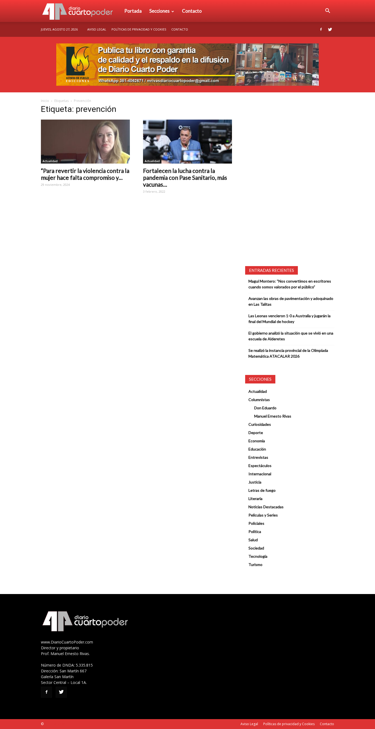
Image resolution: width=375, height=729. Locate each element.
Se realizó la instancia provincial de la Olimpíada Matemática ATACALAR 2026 (288, 353)
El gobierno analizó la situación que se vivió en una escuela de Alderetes (290, 336)
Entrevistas (258, 457)
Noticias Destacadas (266, 506)
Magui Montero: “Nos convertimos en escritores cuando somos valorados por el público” (289, 284)
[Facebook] (321, 29)
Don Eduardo (265, 407)
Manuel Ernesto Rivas (272, 416)
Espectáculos (260, 465)
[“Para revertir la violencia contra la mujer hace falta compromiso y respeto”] (85, 142)
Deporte (255, 432)
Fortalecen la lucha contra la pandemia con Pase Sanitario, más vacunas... (185, 177)
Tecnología (257, 556)
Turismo (255, 564)
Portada (133, 11)
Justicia (254, 482)
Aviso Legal (96, 29)
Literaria (255, 498)
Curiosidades (259, 424)
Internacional (259, 473)
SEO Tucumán (55, 724)
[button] (327, 11)
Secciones (159, 11)
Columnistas (259, 399)
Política (254, 531)
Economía (256, 440)
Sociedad (256, 548)
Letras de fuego (262, 490)
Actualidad (50, 161)
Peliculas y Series (263, 515)
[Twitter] (330, 29)
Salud (253, 539)
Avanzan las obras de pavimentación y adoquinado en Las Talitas (290, 301)
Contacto (192, 11)
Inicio (45, 100)
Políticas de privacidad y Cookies (138, 29)
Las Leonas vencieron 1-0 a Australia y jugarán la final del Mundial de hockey (289, 318)
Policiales (256, 523)
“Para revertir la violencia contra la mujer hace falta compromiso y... (85, 174)
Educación (257, 449)
